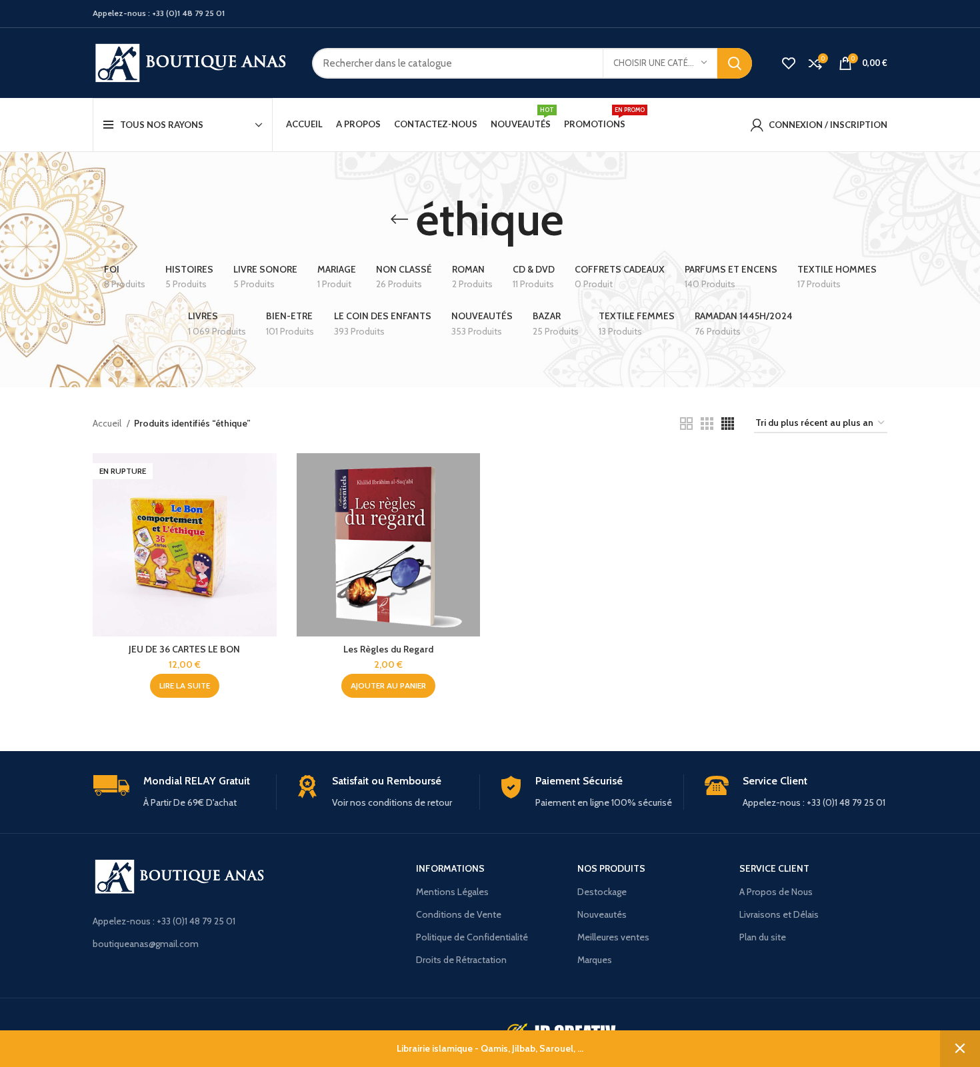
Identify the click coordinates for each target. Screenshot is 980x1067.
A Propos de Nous (776, 892)
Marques (594, 960)
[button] (388, 686)
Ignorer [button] (960, 1048)
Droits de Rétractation (461, 960)
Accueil (108, 423)
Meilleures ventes (613, 937)
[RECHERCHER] (734, 63)
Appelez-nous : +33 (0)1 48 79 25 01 (164, 921)
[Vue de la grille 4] (727, 423)
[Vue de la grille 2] (686, 423)
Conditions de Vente (458, 914)
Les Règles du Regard (388, 649)
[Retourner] (399, 219)
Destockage (602, 892)
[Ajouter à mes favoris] (266, 535)
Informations (450, 868)
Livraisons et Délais (779, 914)
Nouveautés (602, 914)
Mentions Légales (452, 892)
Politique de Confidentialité (472, 937)
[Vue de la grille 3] (707, 423)
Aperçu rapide (266, 505)
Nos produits (611, 868)
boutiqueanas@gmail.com (146, 944)
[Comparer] (266, 475)
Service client (774, 868)
